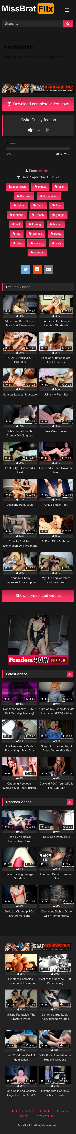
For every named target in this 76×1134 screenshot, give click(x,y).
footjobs (18, 215)
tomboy (39, 252)
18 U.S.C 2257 (22, 1111)
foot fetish (19, 186)
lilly (18, 233)
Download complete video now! (40, 104)
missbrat (44, 171)
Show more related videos (38, 595)
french (40, 215)
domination (50, 196)
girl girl (60, 215)
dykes (21, 205)
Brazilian (25, 196)
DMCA (45, 1111)
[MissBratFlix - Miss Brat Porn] (31, 9)
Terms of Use (44, 1116)
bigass (42, 186)
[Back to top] (63, 1122)
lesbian (57, 224)
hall (17, 224)
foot (58, 205)
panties (37, 233)
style (58, 243)
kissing (36, 224)
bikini (62, 186)
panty (57, 233)
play (19, 243)
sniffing (38, 243)
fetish (40, 205)
